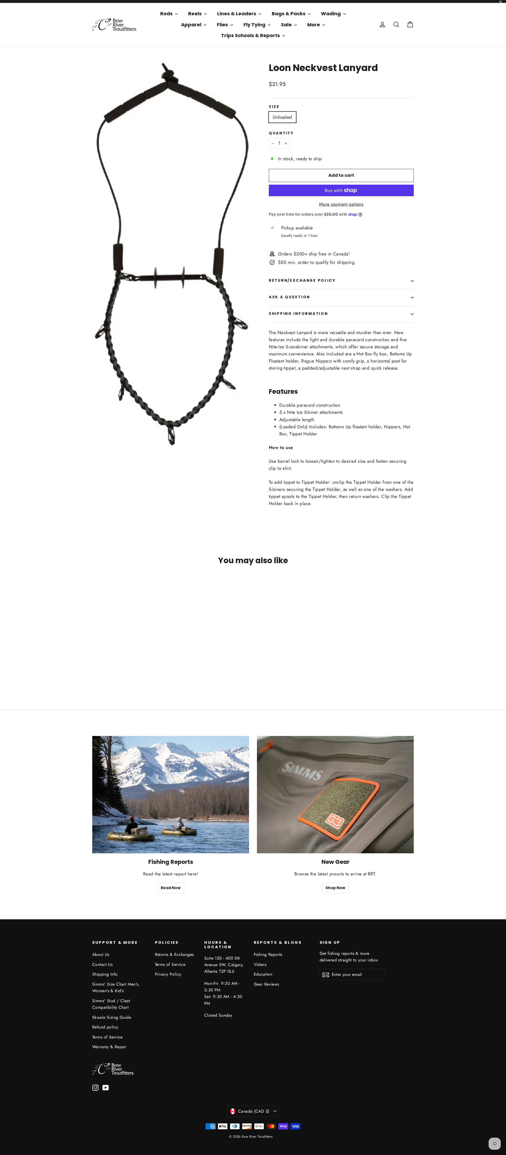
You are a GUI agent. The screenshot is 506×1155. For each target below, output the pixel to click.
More (314, 24)
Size (274, 107)
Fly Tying (255, 24)
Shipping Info (105, 974)
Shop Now (335, 887)
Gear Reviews (266, 984)
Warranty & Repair (109, 1047)
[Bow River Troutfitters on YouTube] (106, 1087)
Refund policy (105, 1027)
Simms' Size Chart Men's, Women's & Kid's (116, 987)
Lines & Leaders (237, 13)
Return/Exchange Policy (302, 280)
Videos (260, 964)
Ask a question (289, 297)
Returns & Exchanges (174, 954)
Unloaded (282, 117)
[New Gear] (335, 794)
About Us (100, 954)
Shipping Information (298, 313)
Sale (287, 24)
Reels (195, 13)
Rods (167, 13)
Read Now (171, 887)
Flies (223, 24)
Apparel (191, 24)
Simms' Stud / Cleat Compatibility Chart (111, 1004)
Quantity (281, 133)
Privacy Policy (168, 974)
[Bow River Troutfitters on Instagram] (95, 1087)
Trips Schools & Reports (251, 35)
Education (263, 974)
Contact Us (102, 964)
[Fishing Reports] (170, 794)
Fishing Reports (268, 954)
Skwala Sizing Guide (111, 1017)
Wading (331, 13)
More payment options (341, 204)
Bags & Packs (289, 13)
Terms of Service (107, 1037)
